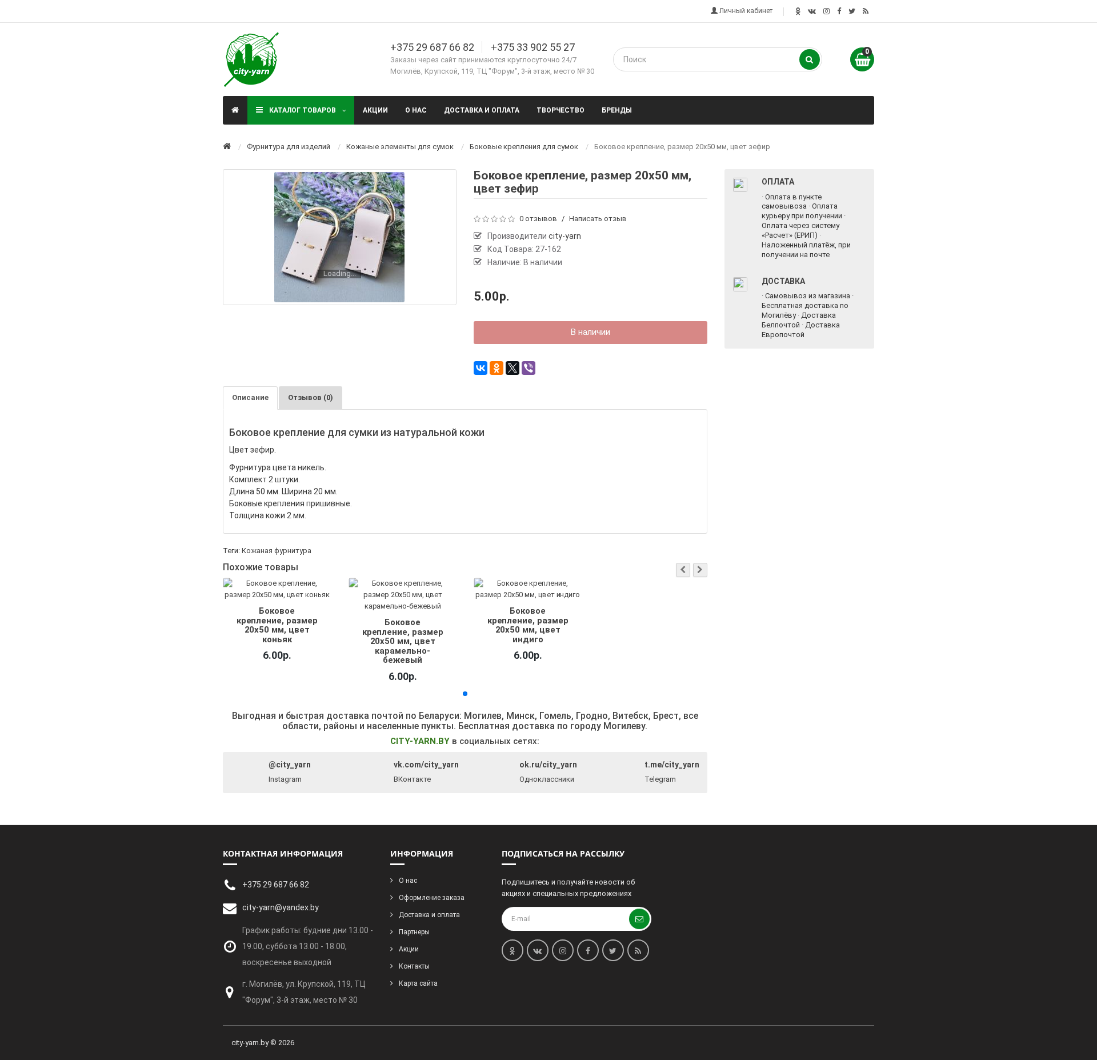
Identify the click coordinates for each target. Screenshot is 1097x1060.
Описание (250, 397)
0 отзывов (538, 218)
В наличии (590, 332)
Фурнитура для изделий (288, 146)
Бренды (617, 110)
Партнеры (414, 932)
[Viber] (528, 368)
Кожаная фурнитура (276, 550)
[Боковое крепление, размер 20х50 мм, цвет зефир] (339, 237)
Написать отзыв (598, 218)
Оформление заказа (432, 898)
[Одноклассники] (496, 368)
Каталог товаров (302, 110)
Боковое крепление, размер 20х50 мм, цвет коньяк (277, 625)
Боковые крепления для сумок (524, 146)
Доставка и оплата (481, 110)
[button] (683, 570)
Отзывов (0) (310, 397)
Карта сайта (418, 983)
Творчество (560, 110)
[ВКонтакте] (480, 368)
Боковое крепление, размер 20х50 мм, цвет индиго (527, 625)
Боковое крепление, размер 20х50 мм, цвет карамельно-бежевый (402, 641)
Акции (375, 110)
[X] (512, 368)
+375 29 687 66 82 (432, 47)
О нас (416, 110)
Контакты (414, 966)
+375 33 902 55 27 (533, 47)
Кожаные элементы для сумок (400, 146)
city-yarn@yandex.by (280, 907)
